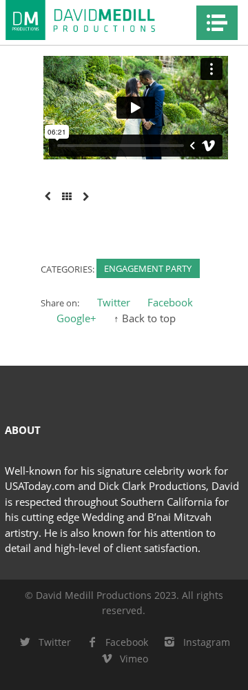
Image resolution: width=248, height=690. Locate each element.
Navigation (217, 23)
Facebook (170, 302)
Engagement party (148, 268)
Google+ (76, 318)
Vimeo (134, 658)
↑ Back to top (145, 318)
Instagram (206, 642)
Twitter (113, 302)
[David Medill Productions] (96, 20)
